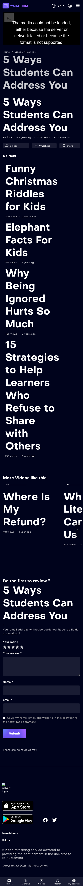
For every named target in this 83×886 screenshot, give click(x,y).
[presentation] (5, 530)
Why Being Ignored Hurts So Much (27, 298)
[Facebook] (45, 820)
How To (29, 52)
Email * (7, 700)
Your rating (10, 642)
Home (6, 52)
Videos (19, 52)
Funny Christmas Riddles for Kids (31, 187)
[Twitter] (54, 820)
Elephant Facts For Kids (28, 240)
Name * (8, 682)
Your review (12, 653)
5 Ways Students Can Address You (38, 72)
